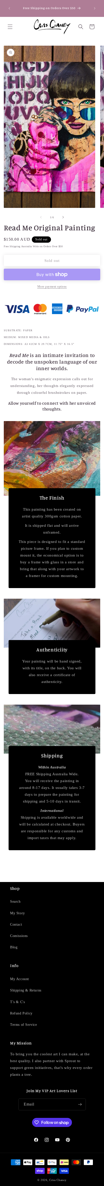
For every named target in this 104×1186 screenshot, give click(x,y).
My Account (19, 979)
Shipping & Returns (25, 990)
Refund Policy (21, 1013)
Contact (16, 924)
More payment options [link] (52, 286)
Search (15, 901)
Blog (13, 947)
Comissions (19, 936)
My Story (17, 913)
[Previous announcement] (9, 8)
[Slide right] (63, 217)
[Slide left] (40, 217)
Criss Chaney (57, 1179)
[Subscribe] (80, 1104)
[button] (10, 26)
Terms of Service (23, 1025)
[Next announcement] (94, 8)
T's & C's (17, 1002)
